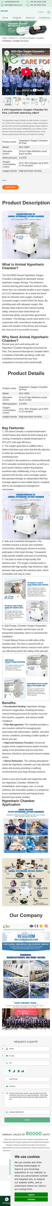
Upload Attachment (16, 1112)
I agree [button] (31, 1194)
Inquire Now (10, 187)
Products (17, 17)
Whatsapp (6, 1203)
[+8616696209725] (6, 1199)
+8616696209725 (11, 2)
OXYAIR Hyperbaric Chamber (31, 38)
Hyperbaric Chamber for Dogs (15, 41)
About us (30, 17)
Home (5, 17)
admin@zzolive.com (13, 5)
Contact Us (44, 17)
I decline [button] (31, 1199)
